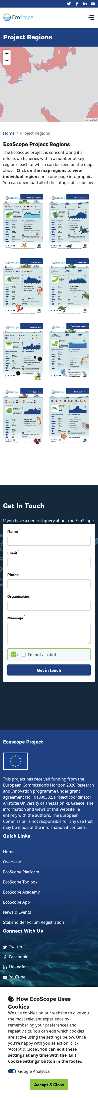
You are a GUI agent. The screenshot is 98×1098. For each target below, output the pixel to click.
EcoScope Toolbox (20, 882)
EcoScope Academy (21, 892)
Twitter (15, 946)
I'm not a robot (42, 654)
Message (16, 618)
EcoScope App (16, 902)
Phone (13, 574)
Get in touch (49, 670)
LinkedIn (16, 967)
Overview (12, 862)
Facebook (17, 957)
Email (13, 553)
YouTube (16, 977)
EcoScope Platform (21, 872)
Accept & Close (49, 1084)
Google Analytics (34, 1071)
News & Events (17, 912)
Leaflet (92, 120)
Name (13, 531)
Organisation (18, 596)
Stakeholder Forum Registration (33, 922)
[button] (7, 53)
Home (9, 133)
